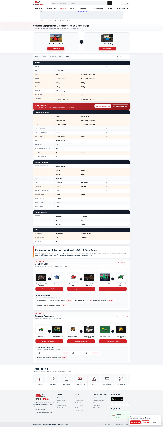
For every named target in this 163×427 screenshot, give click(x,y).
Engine (44, 56)
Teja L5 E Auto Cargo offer (120, 106)
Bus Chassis (78, 402)
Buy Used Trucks (61, 405)
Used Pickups (96, 405)
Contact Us (127, 424)
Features (61, 56)
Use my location (135, 422)
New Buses (78, 397)
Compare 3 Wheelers (41, 21)
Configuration (52, 56)
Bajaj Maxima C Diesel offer (103, 106)
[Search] (109, 3)
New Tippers (60, 402)
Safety (67, 56)
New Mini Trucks (97, 397)
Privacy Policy (108, 424)
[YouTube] (119, 404)
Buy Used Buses (79, 405)
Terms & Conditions (118, 424)
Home (34, 21)
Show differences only (122, 56)
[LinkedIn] (127, 404)
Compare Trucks (61, 400)
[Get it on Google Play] (117, 399)
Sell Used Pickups (97, 407)
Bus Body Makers (79, 407)
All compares (122, 262)
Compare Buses (79, 400)
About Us (100, 424)
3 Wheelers (95, 402)
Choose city (145, 422)
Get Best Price (56, 48)
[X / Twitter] (112, 404)
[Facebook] (116, 404)
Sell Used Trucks (61, 407)
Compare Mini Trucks (98, 400)
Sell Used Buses (79, 410)
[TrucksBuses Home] (41, 397)
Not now (154, 422)
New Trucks (60, 397)
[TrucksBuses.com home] (38, 3)
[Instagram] (123, 404)
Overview (37, 56)
